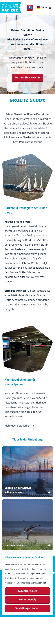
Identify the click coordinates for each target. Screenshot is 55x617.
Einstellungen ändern (27, 608)
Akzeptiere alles (27, 591)
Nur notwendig (27, 599)
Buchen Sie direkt (25, 77)
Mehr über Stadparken (17, 425)
